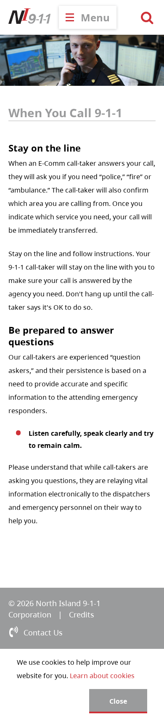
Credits (81, 614)
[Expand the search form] (147, 17)
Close (118, 701)
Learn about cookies (102, 675)
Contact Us (43, 632)
